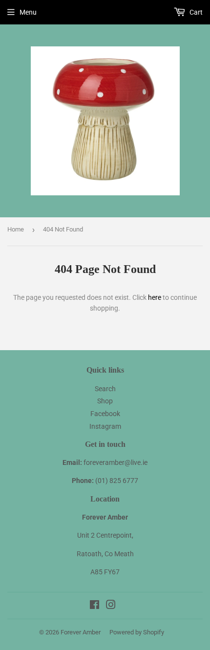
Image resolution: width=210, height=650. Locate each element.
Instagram (105, 426)
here (154, 297)
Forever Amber (81, 632)
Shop (105, 401)
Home (15, 229)
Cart (195, 12)
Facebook (105, 414)
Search (105, 389)
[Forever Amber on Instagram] (111, 606)
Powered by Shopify (136, 632)
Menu (28, 12)
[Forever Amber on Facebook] (94, 606)
